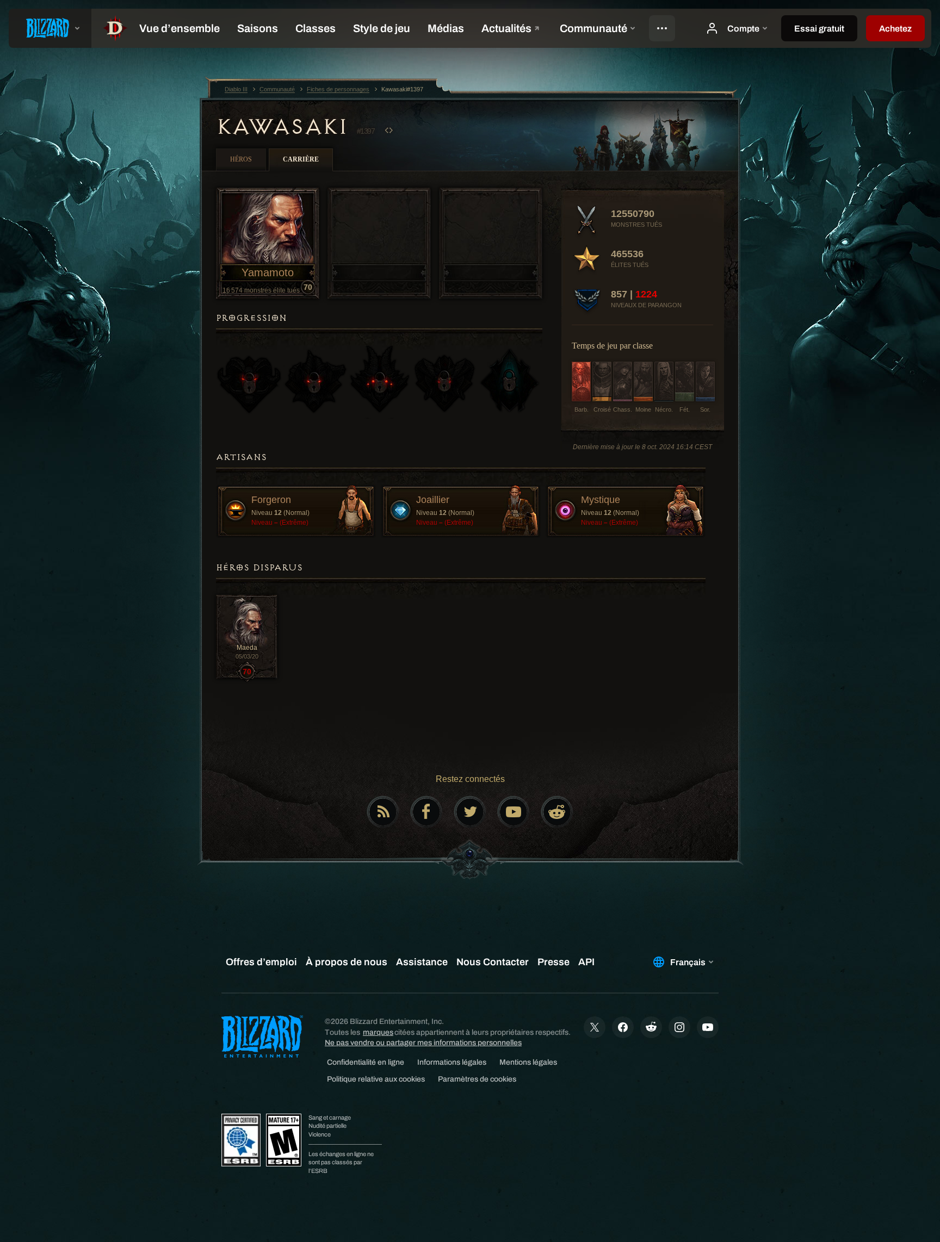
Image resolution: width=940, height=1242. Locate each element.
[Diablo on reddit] (557, 812)
